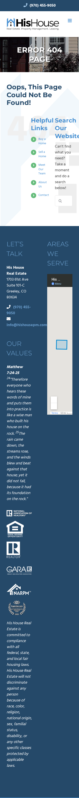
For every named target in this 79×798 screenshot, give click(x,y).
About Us (42, 184)
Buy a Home (42, 141)
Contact (43, 194)
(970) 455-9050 (43, 5)
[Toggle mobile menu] (70, 20)
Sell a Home (42, 154)
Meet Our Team (41, 169)
